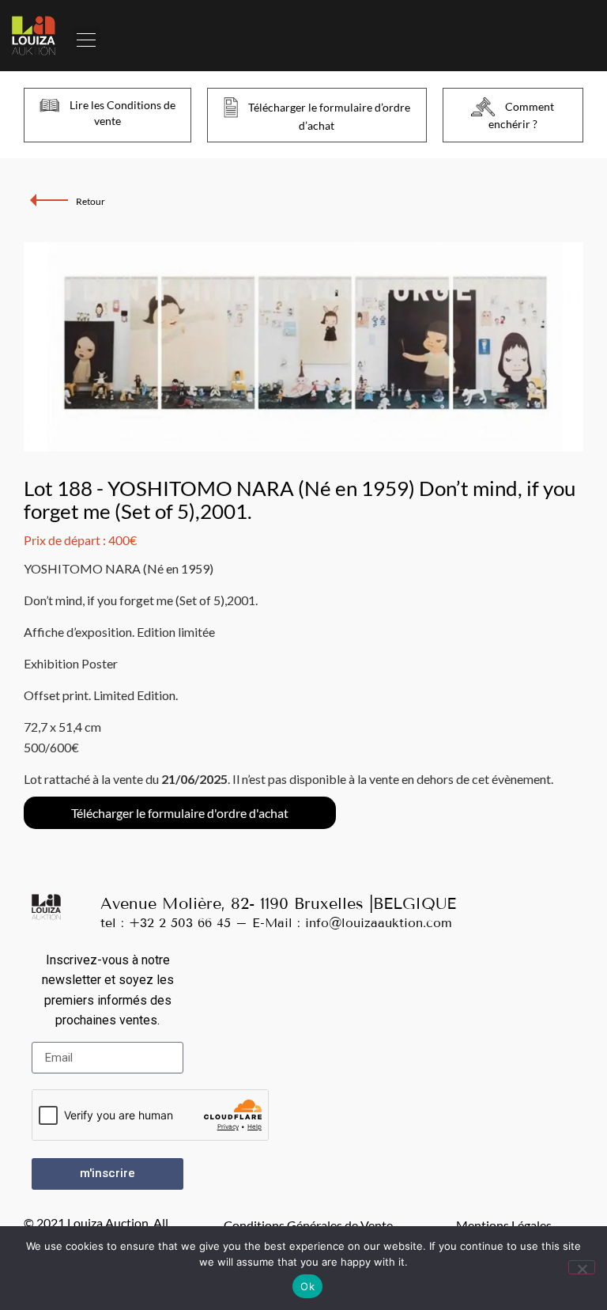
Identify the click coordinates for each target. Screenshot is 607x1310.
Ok (307, 1286)
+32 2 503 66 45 (180, 922)
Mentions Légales (504, 1224)
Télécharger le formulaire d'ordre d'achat (179, 812)
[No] (581, 1267)
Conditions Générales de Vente (308, 1224)
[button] (86, 35)
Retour (90, 201)
